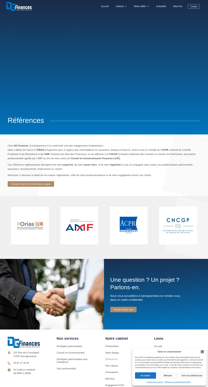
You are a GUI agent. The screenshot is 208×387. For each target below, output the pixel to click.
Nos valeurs (111, 365)
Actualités (161, 6)
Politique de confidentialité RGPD (177, 382)
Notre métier (140, 6)
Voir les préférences (191, 375)
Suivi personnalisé (66, 368)
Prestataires (111, 372)
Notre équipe (112, 352)
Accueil (105, 6)
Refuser (168, 375)
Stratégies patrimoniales (69, 346)
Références (111, 359)
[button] (202, 351)
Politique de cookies (155, 382)
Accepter (145, 375)
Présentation (112, 346)
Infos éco (177, 6)
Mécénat (109, 378)
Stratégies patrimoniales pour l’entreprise (72, 360)
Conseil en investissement (70, 352)
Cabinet (120, 6)
